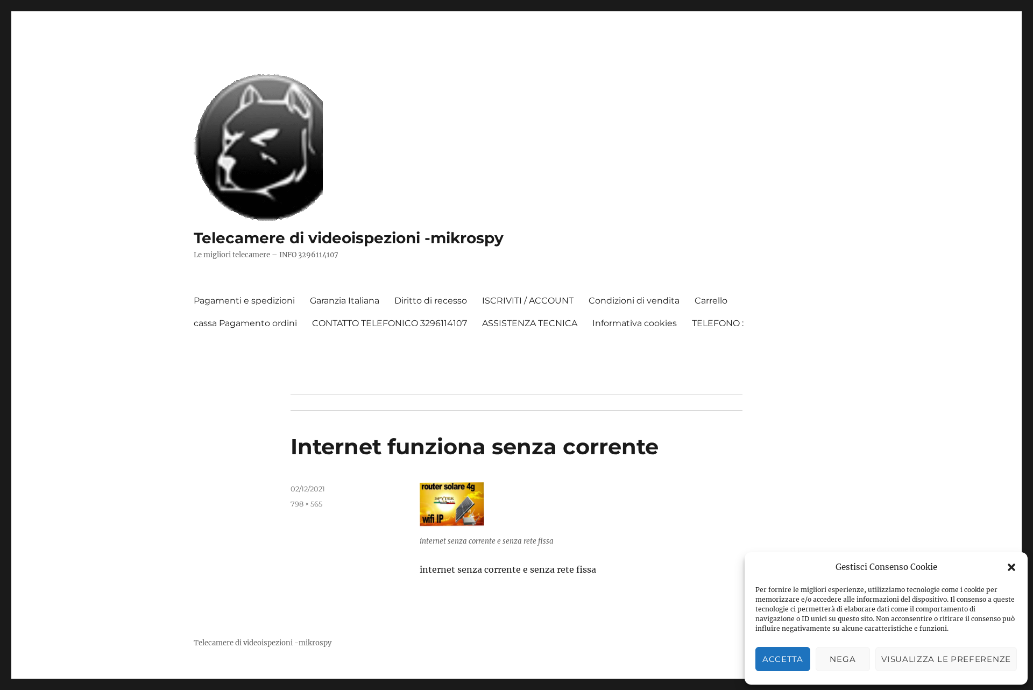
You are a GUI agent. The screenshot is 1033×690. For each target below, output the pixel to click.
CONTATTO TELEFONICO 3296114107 (389, 323)
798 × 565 (306, 503)
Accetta (782, 659)
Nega (842, 659)
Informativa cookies (634, 323)
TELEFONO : (718, 323)
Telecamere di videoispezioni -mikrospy (349, 238)
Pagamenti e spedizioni (244, 300)
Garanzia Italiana (344, 300)
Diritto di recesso (430, 300)
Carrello (711, 300)
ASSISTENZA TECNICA (529, 323)
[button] (1011, 567)
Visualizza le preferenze (946, 659)
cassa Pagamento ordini (245, 323)
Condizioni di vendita (634, 300)
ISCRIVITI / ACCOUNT (528, 300)
